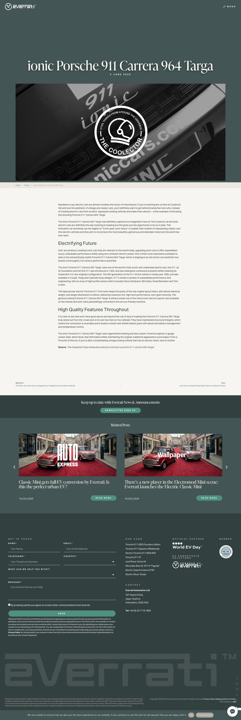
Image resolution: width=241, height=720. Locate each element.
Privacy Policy (14, 632)
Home (18, 185)
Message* (15, 582)
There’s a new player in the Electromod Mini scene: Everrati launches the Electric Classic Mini (171, 484)
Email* (68, 543)
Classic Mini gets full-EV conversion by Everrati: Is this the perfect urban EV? (64, 484)
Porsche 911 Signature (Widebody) (142, 548)
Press (26, 185)
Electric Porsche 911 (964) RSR (141, 553)
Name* (12, 543)
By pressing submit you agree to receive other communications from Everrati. (50, 605)
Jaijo (234, 701)
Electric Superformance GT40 (140, 570)
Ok (191, 715)
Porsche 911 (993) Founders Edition (143, 544)
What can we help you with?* (29, 569)
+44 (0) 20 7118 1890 (140, 610)
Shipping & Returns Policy (225, 699)
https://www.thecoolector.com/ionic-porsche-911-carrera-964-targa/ (118, 347)
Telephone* (16, 556)
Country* (70, 556)
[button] (14, 467)
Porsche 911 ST (133, 557)
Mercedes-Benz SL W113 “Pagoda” (143, 565)
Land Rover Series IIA (136, 561)
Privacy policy (205, 715)
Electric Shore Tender (136, 574)
